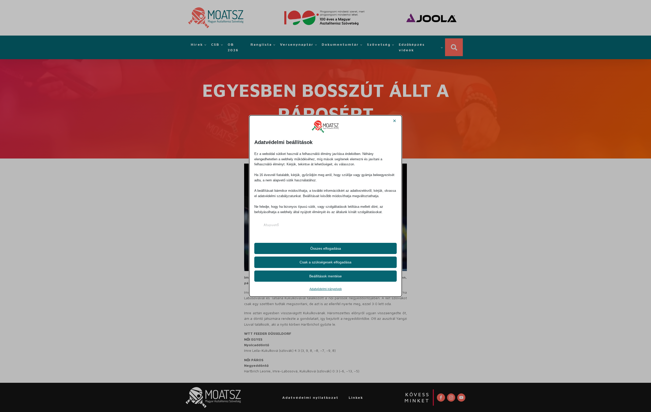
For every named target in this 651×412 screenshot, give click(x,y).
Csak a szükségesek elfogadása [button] (325, 262)
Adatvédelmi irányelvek (325, 289)
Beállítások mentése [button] (325, 276)
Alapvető (271, 225)
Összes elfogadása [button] (325, 248)
